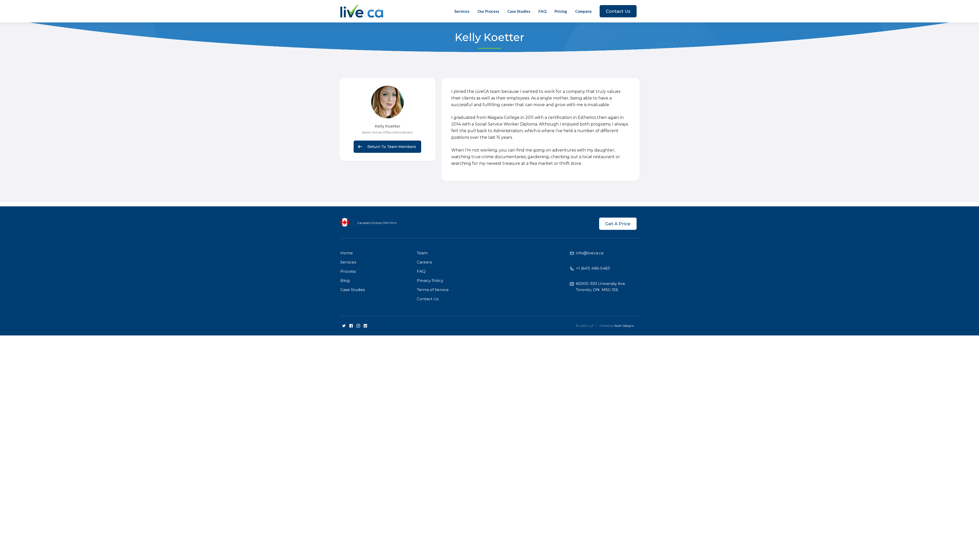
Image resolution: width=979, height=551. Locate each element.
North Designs (624, 326)
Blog (345, 280)
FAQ (542, 11)
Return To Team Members (391, 146)
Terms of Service (433, 289)
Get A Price (617, 223)
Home (346, 253)
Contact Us (618, 11)
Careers (424, 262)
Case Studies (518, 11)
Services (461, 11)
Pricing (561, 11)
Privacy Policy (430, 280)
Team (422, 253)
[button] (583, 11)
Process (348, 271)
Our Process (488, 11)
